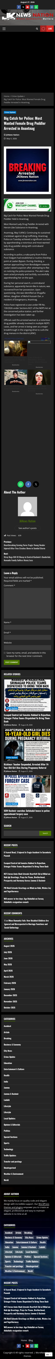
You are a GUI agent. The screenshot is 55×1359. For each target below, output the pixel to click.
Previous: (24, 545)
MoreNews (41, 1352)
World (6, 1180)
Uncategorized (10, 1167)
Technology (8, 1149)
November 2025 (10, 1001)
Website (8, 642)
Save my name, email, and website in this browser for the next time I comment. (26, 654)
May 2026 (8, 964)
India (6, 1081)
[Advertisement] (27, 61)
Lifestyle (7, 1106)
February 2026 (10, 982)
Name (7, 622)
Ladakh (7, 1099)
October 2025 (9, 1007)
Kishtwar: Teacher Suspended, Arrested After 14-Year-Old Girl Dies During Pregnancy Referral (26, 766)
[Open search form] (37, 28)
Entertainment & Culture (14, 1069)
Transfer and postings (13, 1161)
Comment (9, 585)
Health (6, 1075)
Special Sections (10, 1136)
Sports (6, 1143)
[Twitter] (23, 7)
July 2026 (8, 952)
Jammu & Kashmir (11, 1093)
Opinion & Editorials (12, 1124)
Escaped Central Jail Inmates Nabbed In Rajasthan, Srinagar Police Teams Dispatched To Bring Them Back (27, 718)
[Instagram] (32, 7)
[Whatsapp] (36, 7)
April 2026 (8, 970)
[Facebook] (19, 7)
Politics (7, 1130)
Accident (7, 1026)
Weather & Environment (13, 1173)
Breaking (7, 1038)
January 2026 (9, 989)
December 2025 (10, 995)
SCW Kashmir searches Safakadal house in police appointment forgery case (27, 812)
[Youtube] (27, 7)
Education (8, 1063)
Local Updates (9, 1118)
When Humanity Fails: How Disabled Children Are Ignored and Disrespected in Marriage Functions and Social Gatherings (26, 924)
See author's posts (28, 528)
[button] (4, 28)
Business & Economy (12, 1044)
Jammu (7, 1087)
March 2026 (9, 976)
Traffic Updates (10, 1155)
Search (7, 825)
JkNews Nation (12, 135)
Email (7, 632)
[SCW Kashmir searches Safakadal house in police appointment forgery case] (27, 791)
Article (6, 1032)
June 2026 (8, 958)
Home (24, 1340)
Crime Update (10, 112)
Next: (27, 557)
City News (8, 1050)
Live (50, 28)
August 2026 (9, 945)
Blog (31, 1340)
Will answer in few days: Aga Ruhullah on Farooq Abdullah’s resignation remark (23, 900)
